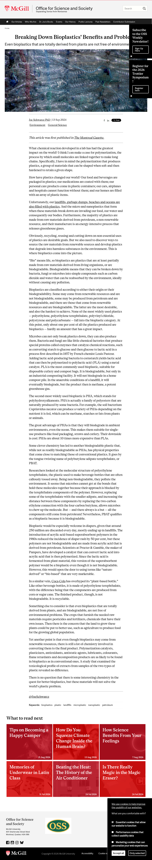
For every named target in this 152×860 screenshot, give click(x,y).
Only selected (137, 853)
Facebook (8, 842)
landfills (67, 705)
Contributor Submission (124, 22)
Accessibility (87, 853)
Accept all (118, 853)
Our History (70, 22)
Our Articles (16, 22)
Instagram (17, 842)
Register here (139, 89)
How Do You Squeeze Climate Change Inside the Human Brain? (76, 742)
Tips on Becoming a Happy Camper (30, 742)
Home (7, 22)
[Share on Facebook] (104, 120)
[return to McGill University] (16, 853)
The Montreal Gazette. (89, 137)
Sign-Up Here (139, 49)
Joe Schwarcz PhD (39, 119)
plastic (57, 705)
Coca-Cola (58, 581)
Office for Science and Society (64, 8)
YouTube (13, 842)
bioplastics (46, 705)
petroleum (107, 705)
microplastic (79, 705)
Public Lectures (85, 22)
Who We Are (30, 22)
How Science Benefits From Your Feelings (123, 742)
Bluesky (22, 842)
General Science (57, 125)
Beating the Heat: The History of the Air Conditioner (76, 780)
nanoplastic (94, 705)
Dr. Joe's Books (46, 22)
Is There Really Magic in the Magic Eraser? (123, 780)
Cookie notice (104, 853)
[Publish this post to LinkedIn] (108, 120)
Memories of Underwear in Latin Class (30, 780)
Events (59, 22)
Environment (37, 125)
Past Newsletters (102, 22)
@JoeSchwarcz (39, 696)
